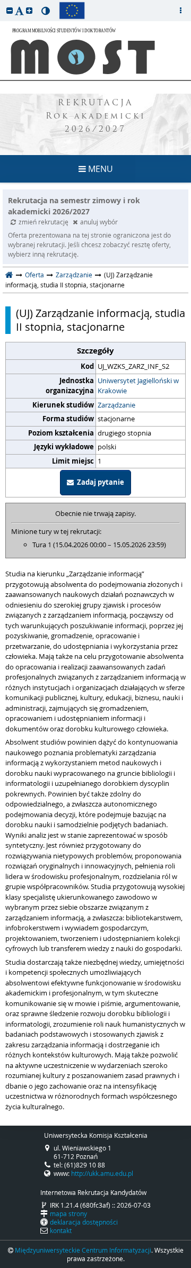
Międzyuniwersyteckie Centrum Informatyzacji (83, 1250)
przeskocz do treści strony (2, 2)
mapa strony (68, 1213)
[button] (9, 10)
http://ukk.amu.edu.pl (102, 1173)
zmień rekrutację (44, 222)
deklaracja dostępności (84, 1222)
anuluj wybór (99, 222)
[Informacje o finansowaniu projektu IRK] (72, 11)
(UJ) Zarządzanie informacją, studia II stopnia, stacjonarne (100, 320)
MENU (99, 169)
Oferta (34, 274)
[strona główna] (9, 274)
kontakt (61, 1230)
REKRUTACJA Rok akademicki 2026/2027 (96, 116)
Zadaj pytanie (99, 482)
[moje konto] (180, 10)
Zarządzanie (74, 274)
